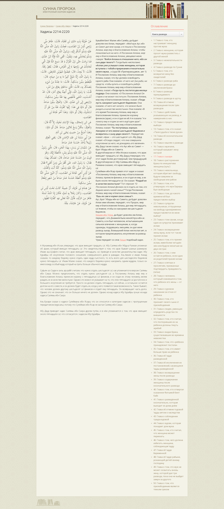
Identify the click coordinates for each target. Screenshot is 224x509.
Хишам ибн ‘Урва (104, 214)
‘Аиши (123, 239)
